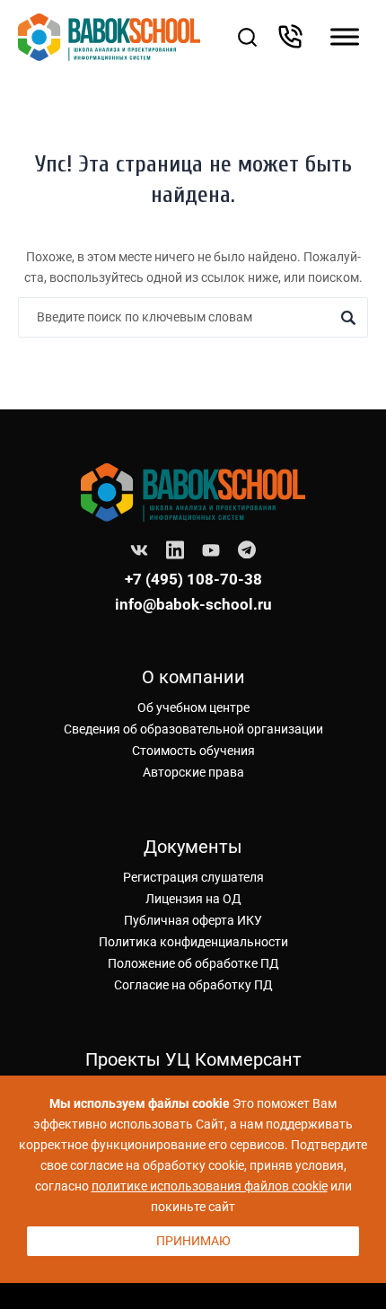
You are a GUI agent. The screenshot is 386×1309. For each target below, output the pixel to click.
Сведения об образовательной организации (193, 729)
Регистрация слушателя (193, 877)
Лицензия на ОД (193, 899)
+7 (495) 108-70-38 (193, 579)
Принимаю (193, 1241)
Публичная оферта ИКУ (193, 920)
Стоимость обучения (193, 750)
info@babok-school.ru (193, 604)
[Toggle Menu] (344, 37)
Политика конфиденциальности (193, 942)
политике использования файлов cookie (210, 1186)
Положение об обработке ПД (193, 963)
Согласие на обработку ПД (193, 985)
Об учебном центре (193, 707)
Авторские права (193, 772)
